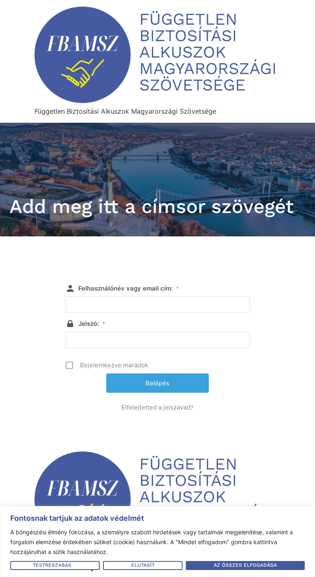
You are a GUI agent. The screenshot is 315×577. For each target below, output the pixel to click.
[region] (157, 541)
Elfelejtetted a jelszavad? (157, 407)
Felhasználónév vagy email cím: (128, 288)
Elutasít (143, 565)
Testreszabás (52, 565)
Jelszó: (91, 323)
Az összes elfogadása (245, 565)
